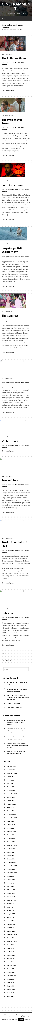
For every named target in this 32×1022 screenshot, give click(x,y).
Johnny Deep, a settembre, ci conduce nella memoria (16, 722)
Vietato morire (11, 441)
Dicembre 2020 (11, 814)
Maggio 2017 (11, 914)
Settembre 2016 (12, 941)
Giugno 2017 (11, 910)
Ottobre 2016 (11, 938)
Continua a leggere (8, 90)
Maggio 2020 (11, 824)
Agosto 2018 (10, 876)
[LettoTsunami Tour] (12, 459)
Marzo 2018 (10, 886)
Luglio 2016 (10, 948)
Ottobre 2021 (11, 811)
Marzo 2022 (10, 800)
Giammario (10, 62)
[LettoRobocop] (12, 591)
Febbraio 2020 (11, 831)
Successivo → (9, 660)
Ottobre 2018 (11, 869)
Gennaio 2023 (11, 787)
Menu (4, 18)
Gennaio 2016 (11, 969)
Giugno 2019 (11, 848)
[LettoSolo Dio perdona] (12, 177)
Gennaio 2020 (11, 835)
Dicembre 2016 (11, 931)
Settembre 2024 (12, 773)
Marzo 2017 (10, 921)
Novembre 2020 (12, 818)
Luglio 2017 (10, 907)
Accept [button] (21, 1019)
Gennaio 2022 (11, 807)
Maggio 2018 (11, 879)
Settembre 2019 (12, 845)
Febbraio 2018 (11, 890)
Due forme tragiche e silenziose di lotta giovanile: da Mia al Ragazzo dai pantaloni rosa (18, 697)
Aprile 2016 (10, 958)
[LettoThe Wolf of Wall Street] (12, 112)
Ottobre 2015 (11, 972)
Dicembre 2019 (11, 838)
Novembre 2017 (12, 900)
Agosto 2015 (10, 979)
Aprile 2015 (10, 993)
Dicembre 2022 (11, 790)
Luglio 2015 (10, 982)
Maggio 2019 (11, 852)
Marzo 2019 (10, 855)
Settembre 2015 (12, 975)
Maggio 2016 (11, 955)
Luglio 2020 (10, 821)
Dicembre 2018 (11, 862)
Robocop (7, 613)
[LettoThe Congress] (13, 307)
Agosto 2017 (10, 903)
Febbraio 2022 (11, 804)
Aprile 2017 (10, 917)
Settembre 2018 (12, 872)
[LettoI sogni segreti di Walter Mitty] (13, 240)
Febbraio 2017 (11, 924)
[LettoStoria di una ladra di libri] (11, 521)
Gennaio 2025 (11, 769)
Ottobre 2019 (11, 842)
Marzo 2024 (10, 776)
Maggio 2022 (11, 797)
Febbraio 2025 (11, 766)
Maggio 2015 (11, 989)
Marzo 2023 (10, 783)
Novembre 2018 (12, 866)
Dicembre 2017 (11, 896)
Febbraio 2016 (11, 965)
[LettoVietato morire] (13, 421)
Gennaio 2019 (11, 859)
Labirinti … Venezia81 (13, 703)
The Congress (10, 315)
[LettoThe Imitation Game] (13, 50)
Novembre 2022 (12, 793)
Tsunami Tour (10, 480)
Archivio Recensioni (7, 54)
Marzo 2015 (10, 996)
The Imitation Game (14, 58)
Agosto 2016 (10, 945)
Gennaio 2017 (11, 927)
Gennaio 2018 (11, 893)
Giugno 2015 (11, 986)
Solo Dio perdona (12, 185)
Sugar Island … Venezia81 (14, 707)
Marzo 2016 (10, 962)
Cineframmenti (16, 6)
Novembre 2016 (12, 934)
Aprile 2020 (10, 828)
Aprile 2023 (10, 780)
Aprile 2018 (10, 883)
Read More (27, 1019)
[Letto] (11, 361)
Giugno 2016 (11, 951)
